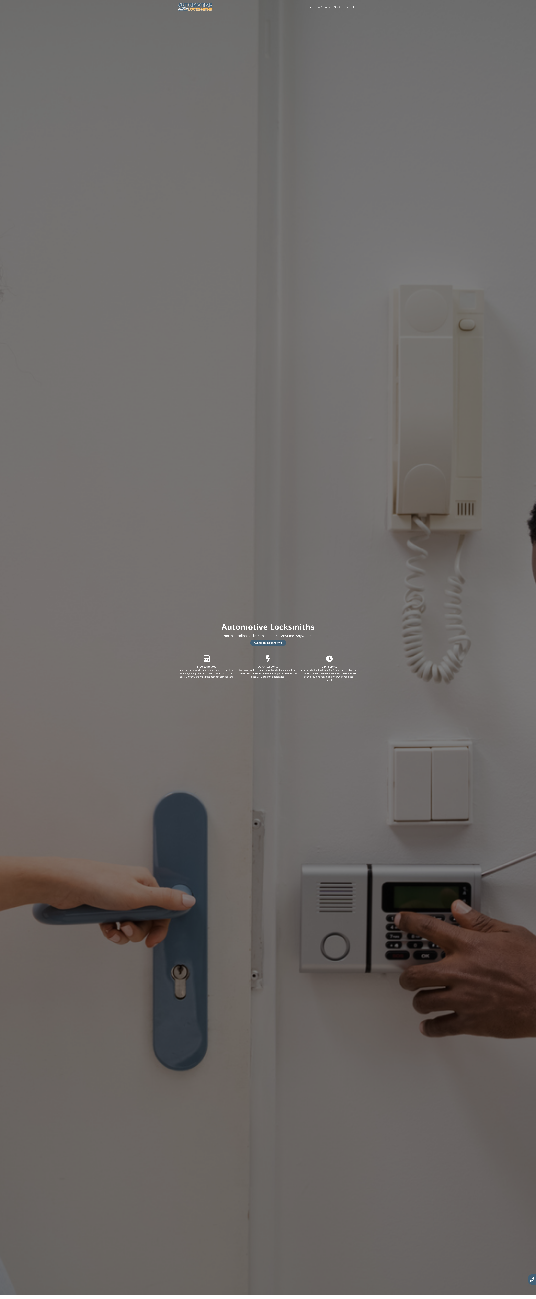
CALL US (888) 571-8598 (269, 642)
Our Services (323, 7)
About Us (339, 7)
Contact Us (351, 7)
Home (311, 7)
